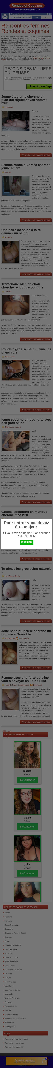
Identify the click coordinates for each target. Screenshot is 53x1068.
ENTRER (26, 542)
